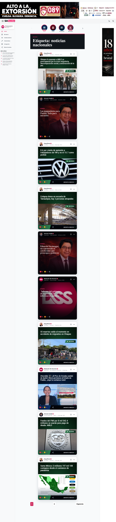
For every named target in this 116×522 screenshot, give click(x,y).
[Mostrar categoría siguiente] (82, 28)
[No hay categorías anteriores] (32, 28)
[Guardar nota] (70, 54)
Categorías (6, 44)
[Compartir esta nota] (53, 91)
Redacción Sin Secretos (50, 278)
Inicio (5, 31)
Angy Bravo (47, 53)
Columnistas (7, 41)
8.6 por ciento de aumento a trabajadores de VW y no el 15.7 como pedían (57, 152)
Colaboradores (7, 37)
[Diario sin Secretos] (10, 21)
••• (74, 54)
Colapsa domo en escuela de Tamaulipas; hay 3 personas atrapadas (56, 197)
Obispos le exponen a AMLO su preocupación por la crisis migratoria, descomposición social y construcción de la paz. (57, 62)
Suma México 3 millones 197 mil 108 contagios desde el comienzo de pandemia (56, 468)
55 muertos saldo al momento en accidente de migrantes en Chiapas (55, 332)
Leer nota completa (69, 92)
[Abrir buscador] (113, 21)
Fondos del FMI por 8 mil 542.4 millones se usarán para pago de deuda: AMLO (54, 423)
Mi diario (6, 34)
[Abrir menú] (2, 21)
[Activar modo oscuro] (109, 21)
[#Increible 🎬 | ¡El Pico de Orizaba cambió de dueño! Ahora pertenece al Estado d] (57, 394)
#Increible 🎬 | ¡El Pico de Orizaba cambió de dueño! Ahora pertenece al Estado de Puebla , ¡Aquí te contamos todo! (56, 378)
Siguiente (79, 504)
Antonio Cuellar (48, 98)
